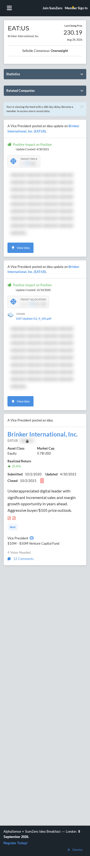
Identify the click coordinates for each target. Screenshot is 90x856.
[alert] (45, 841)
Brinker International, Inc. (43, 434)
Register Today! (16, 843)
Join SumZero (52, 8)
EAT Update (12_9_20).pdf (33, 318)
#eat (13, 527)
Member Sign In (76, 8)
